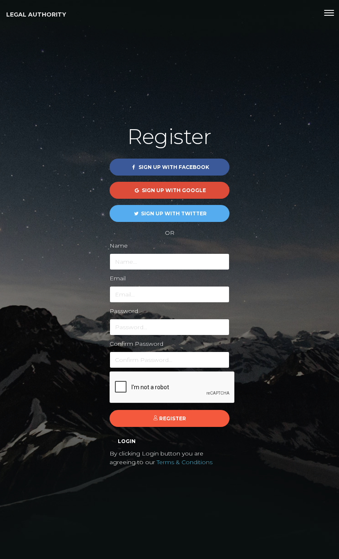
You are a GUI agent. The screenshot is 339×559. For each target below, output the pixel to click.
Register (172, 418)
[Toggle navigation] (329, 12)
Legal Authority (36, 14)
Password (124, 311)
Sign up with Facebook (173, 167)
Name (119, 245)
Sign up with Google (173, 190)
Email (118, 278)
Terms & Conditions (184, 462)
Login (127, 441)
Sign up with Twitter (173, 213)
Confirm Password (136, 343)
